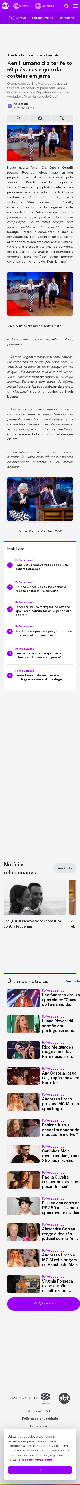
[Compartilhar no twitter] (62, 118)
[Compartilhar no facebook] (40, 118)
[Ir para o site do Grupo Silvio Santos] (33, 1398)
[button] (35, 908)
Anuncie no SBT (40, 1411)
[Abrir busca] (66, 6)
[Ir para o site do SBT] (64, 1398)
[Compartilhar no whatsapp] (17, 118)
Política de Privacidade (34, 1460)
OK (40, 1470)
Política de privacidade (40, 1419)
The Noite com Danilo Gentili (32, 55)
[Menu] (75, 6)
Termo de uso (40, 1426)
